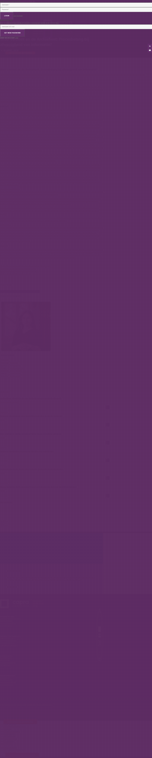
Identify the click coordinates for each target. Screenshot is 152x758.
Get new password (12, 32)
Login (6, 15)
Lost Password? (18, 16)
